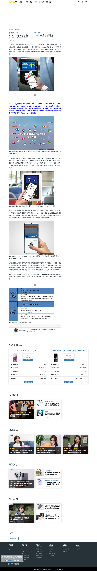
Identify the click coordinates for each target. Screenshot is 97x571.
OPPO (10, 551)
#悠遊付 (51, 401)
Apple (10, 549)
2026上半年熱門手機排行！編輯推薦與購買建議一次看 (52, 473)
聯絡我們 (51, 549)
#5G (11, 412)
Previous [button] (8, 366)
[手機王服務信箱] (17, 564)
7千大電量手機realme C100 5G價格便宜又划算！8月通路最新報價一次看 (52, 483)
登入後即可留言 (14, 538)
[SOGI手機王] (13, 2)
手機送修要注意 (39, 549)
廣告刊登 (65, 547)
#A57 (75, 448)
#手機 (16, 33)
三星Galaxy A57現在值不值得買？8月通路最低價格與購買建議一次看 (53, 507)
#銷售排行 (47, 471)
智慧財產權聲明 (52, 553)
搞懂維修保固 (39, 547)
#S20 (29, 412)
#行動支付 (39, 33)
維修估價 (41, 2)
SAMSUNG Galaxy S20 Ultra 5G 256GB (69, 351)
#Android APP (22, 33)
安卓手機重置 (39, 553)
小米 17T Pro (25, 561)
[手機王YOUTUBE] (12, 564)
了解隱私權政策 (16, 560)
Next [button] (88, 366)
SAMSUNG (11, 547)
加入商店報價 (66, 549)
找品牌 (21, 2)
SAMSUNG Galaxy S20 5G (28, 351)
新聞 (27, 2)
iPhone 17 (24, 547)
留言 (17, 40)
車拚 (36, 2)
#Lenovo (12, 448)
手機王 (11, 29)
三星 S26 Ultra (25, 551)
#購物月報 (12, 481)
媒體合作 (78, 549)
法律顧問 (78, 547)
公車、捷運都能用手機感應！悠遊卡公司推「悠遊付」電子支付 (52, 404)
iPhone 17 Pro (25, 549)
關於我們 (51, 547)
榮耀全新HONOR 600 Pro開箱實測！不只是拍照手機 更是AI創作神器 (48, 451)
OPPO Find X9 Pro (26, 559)
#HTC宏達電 (54, 515)
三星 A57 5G (25, 553)
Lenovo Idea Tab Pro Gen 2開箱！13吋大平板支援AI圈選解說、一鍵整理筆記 (21, 451)
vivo (10, 553)
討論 (31, 2)
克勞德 (18, 37)
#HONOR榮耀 (40, 448)
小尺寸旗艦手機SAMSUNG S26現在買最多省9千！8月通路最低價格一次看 (21, 484)
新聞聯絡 (65, 551)
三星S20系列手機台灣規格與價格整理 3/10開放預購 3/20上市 (21, 415)
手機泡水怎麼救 (39, 551)
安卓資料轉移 (39, 557)
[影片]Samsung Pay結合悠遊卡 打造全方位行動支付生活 (52, 413)
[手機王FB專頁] (9, 564)
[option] (28, 366)
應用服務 (11, 33)
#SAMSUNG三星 (32, 33)
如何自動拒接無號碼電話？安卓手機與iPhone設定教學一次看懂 (19, 518)
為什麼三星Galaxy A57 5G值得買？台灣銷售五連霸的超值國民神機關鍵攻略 (75, 451)
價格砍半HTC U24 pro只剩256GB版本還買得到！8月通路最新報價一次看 (52, 517)
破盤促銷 (48, 2)
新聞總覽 (17, 29)
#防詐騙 (12, 516)
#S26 (27, 481)
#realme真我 (54, 480)
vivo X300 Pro (25, 555)
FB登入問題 (51, 555)
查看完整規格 (28, 382)
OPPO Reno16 (25, 557)
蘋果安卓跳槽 (39, 555)
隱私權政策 (51, 551)
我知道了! (8, 560)
